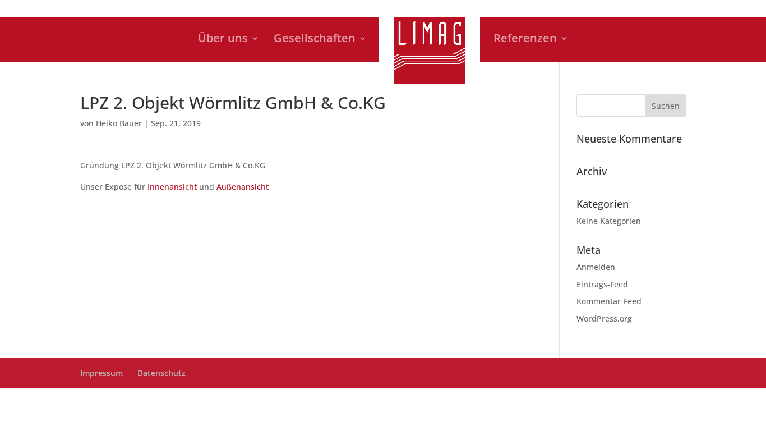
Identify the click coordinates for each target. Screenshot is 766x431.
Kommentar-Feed (609, 301)
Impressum (101, 373)
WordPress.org (604, 318)
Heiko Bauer (119, 123)
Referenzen (525, 39)
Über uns (223, 39)
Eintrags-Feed (602, 284)
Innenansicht (172, 186)
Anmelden (595, 267)
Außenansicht (242, 186)
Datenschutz (161, 373)
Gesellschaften (315, 39)
